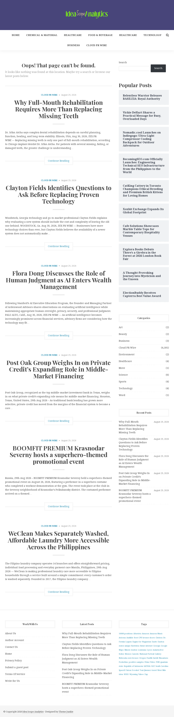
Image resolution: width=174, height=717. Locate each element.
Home (16, 35)
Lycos (149, 650)
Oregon (142, 658)
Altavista (137, 634)
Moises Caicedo (132, 654)
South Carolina (161, 666)
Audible (129, 638)
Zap (146, 674)
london (134, 650)
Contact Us (11, 647)
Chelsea (159, 638)
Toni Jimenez (145, 670)
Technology (152, 35)
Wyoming (133, 674)
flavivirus (135, 646)
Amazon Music (156, 634)
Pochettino (123, 662)
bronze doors (149, 638)
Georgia (156, 646)
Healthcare (73, 35)
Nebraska (123, 658)
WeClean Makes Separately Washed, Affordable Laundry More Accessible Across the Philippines (58, 540)
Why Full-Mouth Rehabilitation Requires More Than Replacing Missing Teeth (58, 109)
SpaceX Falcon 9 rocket (129, 670)
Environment (126, 354)
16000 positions (126, 634)
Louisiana (142, 650)
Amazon (145, 634)
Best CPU (138, 638)
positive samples (136, 662)
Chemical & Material (41, 35)
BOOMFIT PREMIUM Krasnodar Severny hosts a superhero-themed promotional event (58, 454)
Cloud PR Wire (96, 45)
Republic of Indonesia (133, 666)
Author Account (14, 640)
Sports (122, 381)
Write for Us (12, 681)
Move (122, 368)
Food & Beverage (100, 35)
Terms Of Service (15, 674)
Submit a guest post (16, 667)
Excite (154, 642)
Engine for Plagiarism (141, 642)
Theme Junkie (66, 711)
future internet (146, 646)
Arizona (122, 638)
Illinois (127, 650)
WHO (126, 674)
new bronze (133, 658)
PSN (158, 662)
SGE (153, 666)
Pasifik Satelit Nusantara (157, 658)
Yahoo (141, 674)
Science (123, 374)
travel (154, 670)
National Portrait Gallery (150, 654)
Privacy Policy (13, 660)
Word (122, 395)
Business (73, 45)
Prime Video (149, 662)
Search (123, 62)
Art (121, 327)
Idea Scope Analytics (33, 711)
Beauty (123, 334)
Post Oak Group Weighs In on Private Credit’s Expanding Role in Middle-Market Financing (58, 369)
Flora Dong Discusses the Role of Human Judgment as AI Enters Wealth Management (58, 279)
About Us (10, 633)
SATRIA (147, 666)
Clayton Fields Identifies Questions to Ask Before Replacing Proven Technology (58, 194)
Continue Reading (58, 160)
